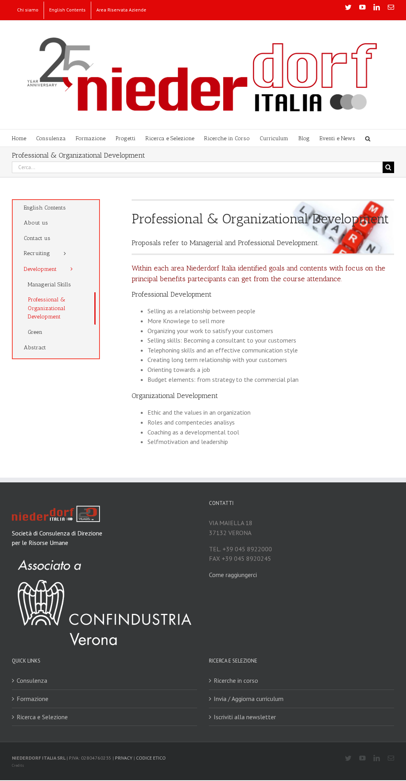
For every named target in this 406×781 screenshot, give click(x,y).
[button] (367, 138)
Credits (18, 765)
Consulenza (32, 680)
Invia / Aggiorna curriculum (248, 699)
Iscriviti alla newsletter (245, 717)
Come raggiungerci (233, 575)
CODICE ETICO (151, 758)
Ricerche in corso (236, 680)
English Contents (45, 207)
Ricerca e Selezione (42, 717)
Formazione (32, 699)
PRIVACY (123, 758)
